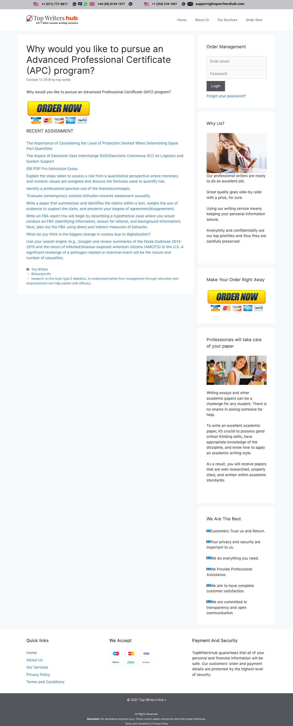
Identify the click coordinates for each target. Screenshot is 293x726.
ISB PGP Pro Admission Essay (52, 168)
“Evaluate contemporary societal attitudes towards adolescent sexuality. (88, 196)
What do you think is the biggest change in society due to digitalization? (88, 234)
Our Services (227, 20)
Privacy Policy (38, 674)
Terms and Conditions (45, 682)
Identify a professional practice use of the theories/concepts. (78, 188)
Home (181, 20)
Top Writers (39, 269)
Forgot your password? (226, 96)
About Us (202, 20)
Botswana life (41, 274)
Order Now (254, 20)
